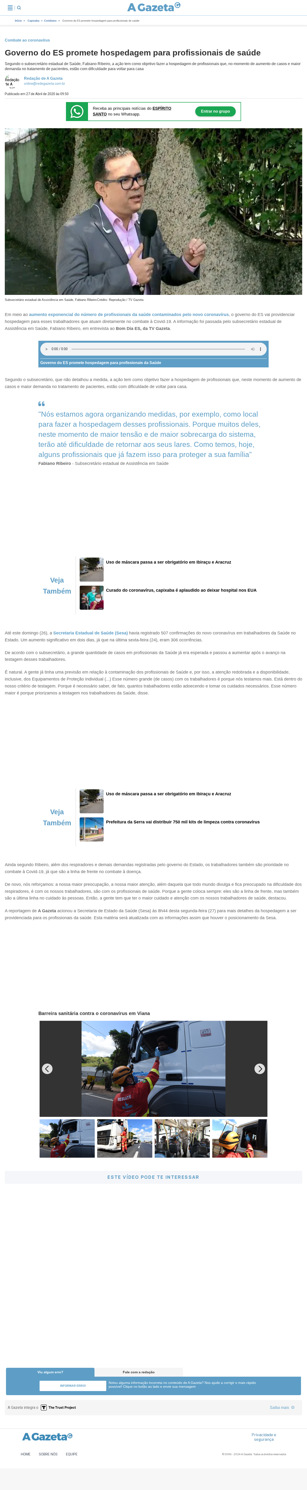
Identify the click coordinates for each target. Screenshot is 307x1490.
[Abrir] (10, 8)
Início (18, 20)
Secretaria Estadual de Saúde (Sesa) (90, 633)
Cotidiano (50, 20)
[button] (259, 1069)
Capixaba (33, 20)
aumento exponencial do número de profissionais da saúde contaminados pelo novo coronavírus (129, 314)
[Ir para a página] (153, 7)
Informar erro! (73, 1385)
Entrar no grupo (215, 111)
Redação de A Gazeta (43, 78)
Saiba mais (280, 1407)
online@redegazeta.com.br (44, 83)
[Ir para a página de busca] (19, 8)
